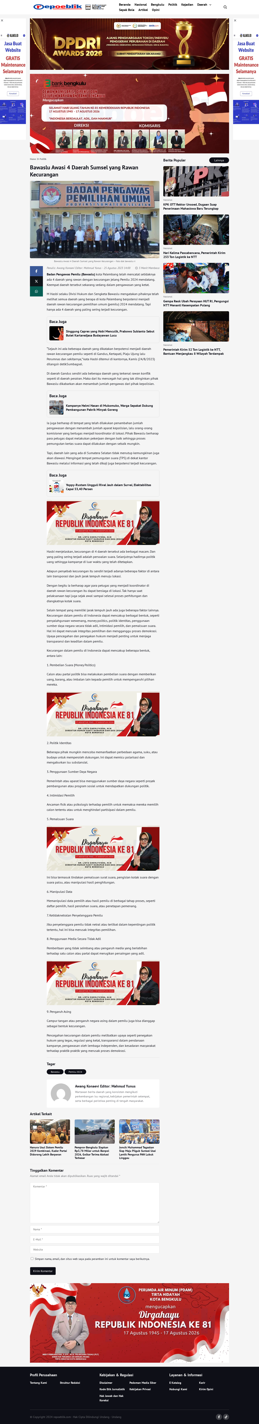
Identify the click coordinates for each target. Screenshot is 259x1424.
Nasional (141, 4)
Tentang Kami (38, 1383)
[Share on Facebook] (36, 271)
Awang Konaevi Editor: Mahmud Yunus (79, 268)
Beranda (125, 4)
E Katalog (175, 1383)
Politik (172, 4)
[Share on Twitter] (36, 281)
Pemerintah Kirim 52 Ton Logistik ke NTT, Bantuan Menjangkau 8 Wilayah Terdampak (193, 351)
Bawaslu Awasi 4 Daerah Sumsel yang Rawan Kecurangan (84, 171)
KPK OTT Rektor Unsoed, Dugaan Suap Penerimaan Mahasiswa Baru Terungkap (191, 206)
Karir (202, 1383)
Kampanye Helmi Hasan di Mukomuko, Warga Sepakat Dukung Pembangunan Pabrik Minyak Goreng (109, 408)
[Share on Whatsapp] (36, 291)
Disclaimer (106, 1383)
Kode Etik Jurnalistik (112, 1389)
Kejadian (187, 4)
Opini (155, 10)
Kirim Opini (206, 1389)
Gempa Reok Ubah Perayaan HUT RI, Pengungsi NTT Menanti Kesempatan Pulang (196, 303)
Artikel (143, 10)
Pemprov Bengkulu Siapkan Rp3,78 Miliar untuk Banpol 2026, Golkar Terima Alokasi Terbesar (92, 1153)
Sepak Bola (126, 10)
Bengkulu (157, 4)
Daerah (202, 4)
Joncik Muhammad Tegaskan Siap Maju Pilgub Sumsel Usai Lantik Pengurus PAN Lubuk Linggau (137, 1153)
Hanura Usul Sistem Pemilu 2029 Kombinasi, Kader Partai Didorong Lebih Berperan (48, 1151)
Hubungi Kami (178, 1389)
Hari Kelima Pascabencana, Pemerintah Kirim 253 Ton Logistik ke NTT (194, 255)
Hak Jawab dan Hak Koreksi (111, 1398)
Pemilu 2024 (75, 1071)
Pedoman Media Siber (143, 1383)
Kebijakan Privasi (140, 1389)
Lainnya (219, 160)
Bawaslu (55, 1071)
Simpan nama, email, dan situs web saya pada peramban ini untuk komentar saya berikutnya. (92, 1259)
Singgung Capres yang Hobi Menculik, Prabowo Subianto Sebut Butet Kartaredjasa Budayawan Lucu (110, 333)
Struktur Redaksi (70, 1383)
